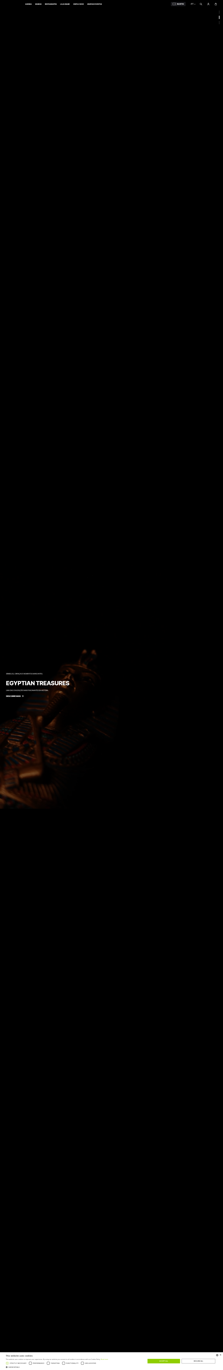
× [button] (220, 1355)
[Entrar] (208, 4)
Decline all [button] (198, 1361)
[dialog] (111, 1361)
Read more (104, 1359)
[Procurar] (201, 4)
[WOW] (12, 4)
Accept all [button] (163, 1361)
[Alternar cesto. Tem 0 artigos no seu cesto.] (216, 4)
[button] (57, 1367)
